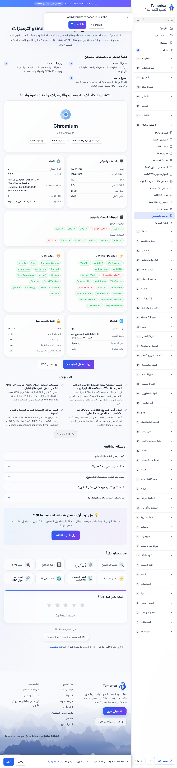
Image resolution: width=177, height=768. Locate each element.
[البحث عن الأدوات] (138, 20)
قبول (8, 761)
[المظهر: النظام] (149, 761)
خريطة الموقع (66, 701)
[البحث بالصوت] (143, 20)
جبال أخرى (114, 711)
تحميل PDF (47, 364)
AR (138, 760)
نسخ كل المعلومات (76, 364)
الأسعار (69, 718)
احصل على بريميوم (48, 3)
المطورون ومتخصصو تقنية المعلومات (66, 636)
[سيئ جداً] (82, 605)
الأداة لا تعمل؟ (63, 434)
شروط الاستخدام (31, 689)
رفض (20, 761)
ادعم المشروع (66, 724)
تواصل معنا (67, 689)
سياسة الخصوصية (56, 761)
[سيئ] (74, 605)
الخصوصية (33, 683)
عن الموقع (68, 683)
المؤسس (54, 647)
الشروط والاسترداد (30, 695)
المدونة (69, 695)
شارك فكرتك (63, 535)
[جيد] (57, 605)
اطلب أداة (68, 706)
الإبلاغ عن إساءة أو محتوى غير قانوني (25, 703)
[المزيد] (8, 15)
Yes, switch (77, 24)
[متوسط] (65, 605)
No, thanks (96, 24)
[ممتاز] (49, 605)
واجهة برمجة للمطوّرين (62, 712)
